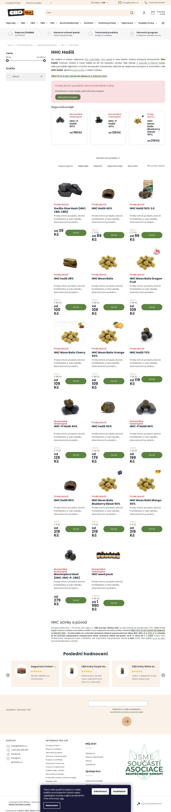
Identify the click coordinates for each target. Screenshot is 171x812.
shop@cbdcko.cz (19, 746)
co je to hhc (78, 70)
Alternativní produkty (68, 97)
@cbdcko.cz (17, 762)
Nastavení (52, 805)
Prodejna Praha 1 (13, 3)
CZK (103, 2)
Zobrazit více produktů (106, 158)
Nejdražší (98, 166)
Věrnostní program (54, 752)
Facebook (15, 754)
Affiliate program (93, 784)
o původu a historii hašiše (151, 62)
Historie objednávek (94, 757)
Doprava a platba (34, 3)
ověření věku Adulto (26, 810)
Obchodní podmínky (55, 774)
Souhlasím (119, 791)
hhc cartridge (92, 59)
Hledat (133, 12)
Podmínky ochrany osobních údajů (61, 777)
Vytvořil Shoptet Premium (151, 804)
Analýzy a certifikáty (54, 760)
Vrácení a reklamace (55, 767)
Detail (76, 232)
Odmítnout (100, 791)
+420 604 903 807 (20, 750)
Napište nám (51, 781)
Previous (8, 675)
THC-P (151, 633)
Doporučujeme (66, 166)
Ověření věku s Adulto (55, 770)
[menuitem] (12, 24)
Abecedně (133, 166)
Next (163, 675)
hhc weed (106, 59)
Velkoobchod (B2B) (94, 781)
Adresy (89, 761)
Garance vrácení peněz (56, 756)
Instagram (16, 758)
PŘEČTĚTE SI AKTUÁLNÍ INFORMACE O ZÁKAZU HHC (79, 76)
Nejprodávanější (114, 166)
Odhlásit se (90, 764)
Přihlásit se (128, 721)
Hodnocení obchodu (55, 763)
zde (62, 798)
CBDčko (27, 76)
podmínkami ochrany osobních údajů (126, 712)
